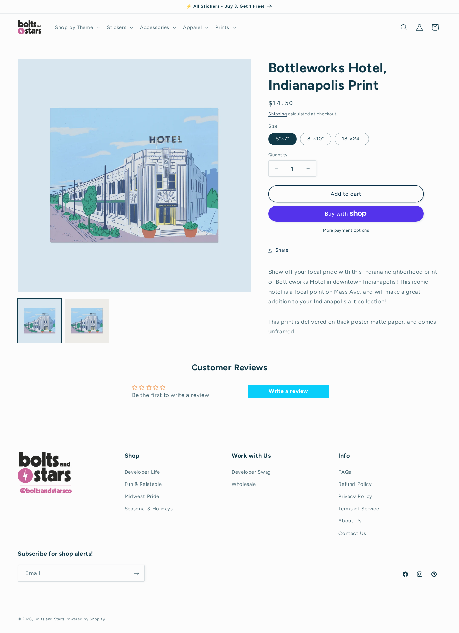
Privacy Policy (355, 496)
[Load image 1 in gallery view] (39, 320)
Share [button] (282, 250)
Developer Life (142, 472)
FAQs (344, 472)
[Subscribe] (136, 573)
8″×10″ (315, 139)
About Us (349, 521)
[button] (76, 27)
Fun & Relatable (143, 484)
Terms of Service (358, 508)
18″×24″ (352, 139)
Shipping (277, 113)
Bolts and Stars (49, 618)
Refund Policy (355, 484)
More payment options (346, 230)
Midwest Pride (142, 496)
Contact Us (352, 533)
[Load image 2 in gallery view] (87, 320)
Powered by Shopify (85, 618)
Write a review (288, 391)
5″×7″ (282, 139)
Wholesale (244, 484)
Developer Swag (251, 472)
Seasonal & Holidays (149, 508)
